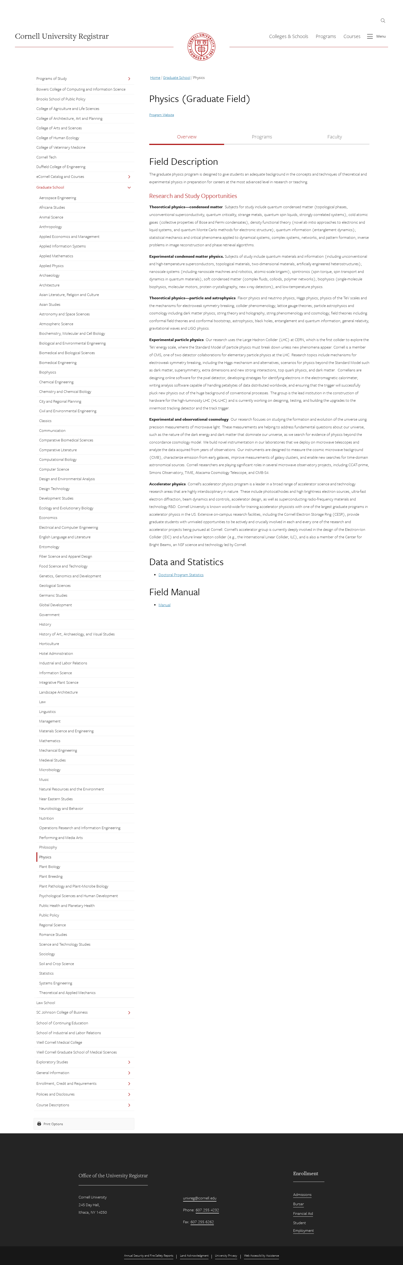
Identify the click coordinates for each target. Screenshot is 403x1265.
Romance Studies (53, 934)
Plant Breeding (51, 876)
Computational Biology (57, 459)
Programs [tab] (262, 136)
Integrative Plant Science (58, 682)
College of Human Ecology (57, 138)
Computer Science (54, 469)
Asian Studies (49, 304)
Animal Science (51, 217)
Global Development (55, 605)
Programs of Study (51, 78)
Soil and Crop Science (56, 963)
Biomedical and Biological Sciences (67, 353)
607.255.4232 (207, 1210)
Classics (45, 420)
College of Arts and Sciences (59, 128)
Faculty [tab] (334, 136)
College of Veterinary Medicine (60, 147)
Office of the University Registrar (113, 1175)
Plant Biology (49, 866)
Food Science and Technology (63, 566)
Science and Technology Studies (64, 944)
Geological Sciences (55, 585)
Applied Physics (51, 265)
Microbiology (49, 769)
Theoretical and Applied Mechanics (67, 992)
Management (50, 721)
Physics (45, 857)
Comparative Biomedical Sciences (66, 440)
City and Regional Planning (60, 401)
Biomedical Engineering (57, 362)
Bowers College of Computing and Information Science (80, 89)
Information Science (55, 673)
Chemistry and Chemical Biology (65, 391)
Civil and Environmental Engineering (67, 411)
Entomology (49, 547)
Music (44, 779)
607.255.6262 (202, 1222)
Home (155, 77)
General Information (52, 1072)
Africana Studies (52, 207)
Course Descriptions (52, 1105)
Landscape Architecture (58, 692)
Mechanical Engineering (58, 750)
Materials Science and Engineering (66, 731)
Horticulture (49, 643)
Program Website (161, 114)
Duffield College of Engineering (60, 166)
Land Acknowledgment (194, 1255)
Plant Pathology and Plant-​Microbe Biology (73, 886)
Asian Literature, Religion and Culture (69, 294)
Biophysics (47, 372)
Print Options (53, 1123)
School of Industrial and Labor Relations (68, 1033)
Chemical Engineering (56, 382)
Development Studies (56, 498)
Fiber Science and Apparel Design (65, 556)
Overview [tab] (187, 136)
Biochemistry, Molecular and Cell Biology (72, 333)
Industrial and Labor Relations (63, 663)
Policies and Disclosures (55, 1094)
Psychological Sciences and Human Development (78, 896)
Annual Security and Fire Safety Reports (148, 1255)
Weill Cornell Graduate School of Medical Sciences (76, 1052)
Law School (45, 1002)
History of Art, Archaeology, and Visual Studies (77, 634)
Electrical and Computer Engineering (68, 527)
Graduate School (50, 187)
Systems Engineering (55, 983)
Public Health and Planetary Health (67, 905)
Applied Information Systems (62, 246)
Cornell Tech (46, 157)
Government (49, 614)
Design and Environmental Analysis (67, 479)
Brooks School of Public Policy (60, 99)
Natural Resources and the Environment (71, 789)
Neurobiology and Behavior (61, 808)
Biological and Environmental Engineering (72, 343)
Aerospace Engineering (57, 198)
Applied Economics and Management (69, 236)
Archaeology (49, 275)
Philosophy (48, 847)
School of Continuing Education (62, 1023)
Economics (48, 517)
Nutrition (46, 818)
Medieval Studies (52, 760)
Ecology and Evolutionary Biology (66, 508)
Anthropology (50, 226)
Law (42, 702)
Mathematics (49, 740)
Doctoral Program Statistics (181, 575)
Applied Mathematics (56, 256)
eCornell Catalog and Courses (60, 176)
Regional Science (52, 925)
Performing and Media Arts (61, 837)
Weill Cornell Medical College (59, 1042)
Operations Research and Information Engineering (79, 828)
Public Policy (49, 915)
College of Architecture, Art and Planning (69, 118)
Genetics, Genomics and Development (70, 576)
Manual (164, 605)
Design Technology (54, 488)
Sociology (47, 954)
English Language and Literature (64, 537)
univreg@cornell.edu (199, 1198)
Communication (52, 430)
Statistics (46, 973)
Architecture (49, 285)
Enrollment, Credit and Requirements (66, 1083)
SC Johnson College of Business (62, 1012)
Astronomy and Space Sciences (64, 314)
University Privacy (226, 1255)
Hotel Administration (56, 653)
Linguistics (47, 711)
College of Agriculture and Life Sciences (67, 108)
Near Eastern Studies (56, 799)
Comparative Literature (58, 450)
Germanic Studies (53, 595)
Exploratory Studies (52, 1062)
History (45, 624)
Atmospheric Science (56, 324)
